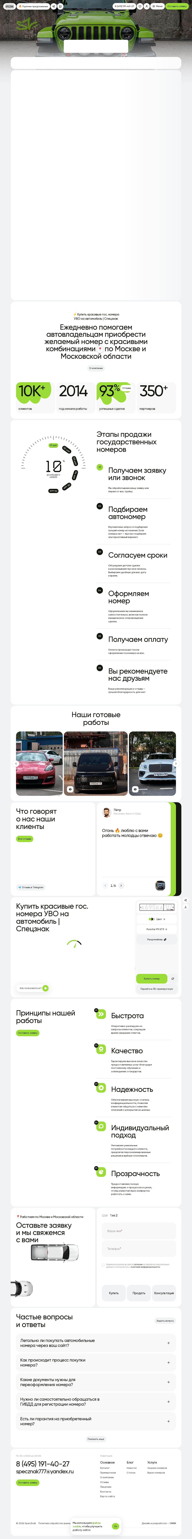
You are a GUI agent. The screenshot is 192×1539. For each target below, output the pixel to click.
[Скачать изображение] (185, 907)
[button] (147, 6)
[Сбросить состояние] (173, 979)
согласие (138, 1264)
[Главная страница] (9, 6)
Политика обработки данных (55, 1523)
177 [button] (168, 906)
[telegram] (54, 6)
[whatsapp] (60, 6)
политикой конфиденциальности (145, 1267)
